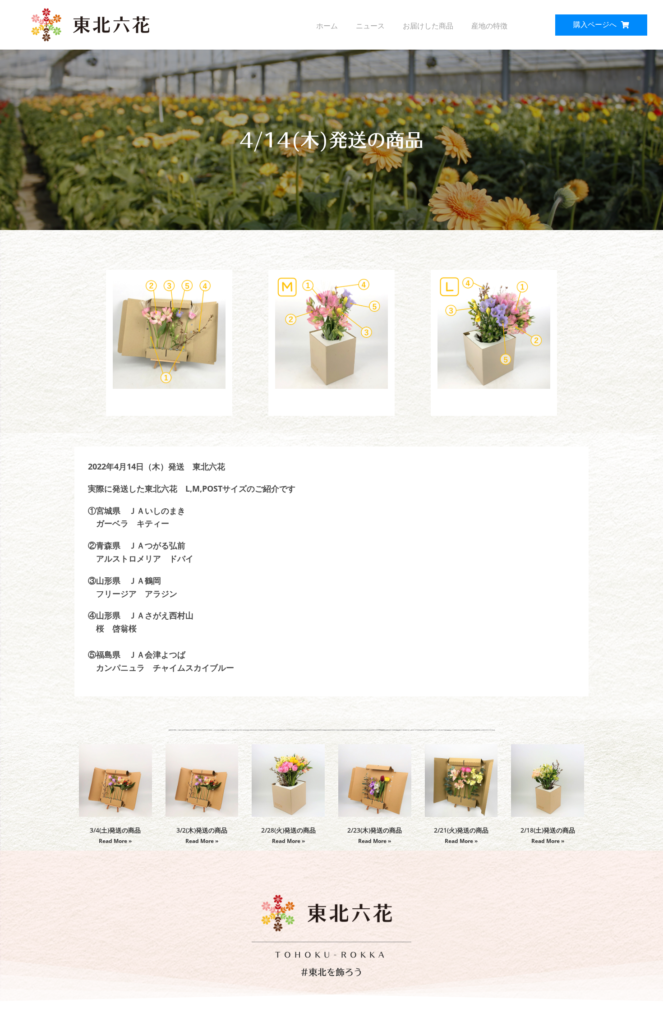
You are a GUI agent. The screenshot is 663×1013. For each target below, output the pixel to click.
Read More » (115, 841)
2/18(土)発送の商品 (547, 830)
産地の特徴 (489, 26)
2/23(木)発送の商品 (374, 830)
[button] (601, 25)
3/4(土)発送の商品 (115, 830)
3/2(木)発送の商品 (201, 830)
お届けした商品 (428, 26)
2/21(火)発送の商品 (461, 830)
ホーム (327, 26)
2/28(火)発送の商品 (288, 830)
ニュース (370, 26)
